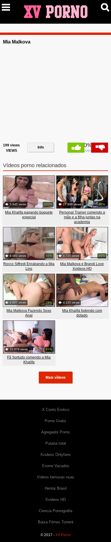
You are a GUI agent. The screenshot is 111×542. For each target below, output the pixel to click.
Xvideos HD (55, 499)
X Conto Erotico (55, 409)
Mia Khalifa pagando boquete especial (29, 214)
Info (41, 147)
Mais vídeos (56, 377)
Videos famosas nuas (55, 477)
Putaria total (55, 443)
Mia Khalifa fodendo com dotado (82, 313)
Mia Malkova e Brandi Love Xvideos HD (82, 266)
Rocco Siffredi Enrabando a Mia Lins (28, 266)
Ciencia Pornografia (55, 511)
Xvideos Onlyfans (55, 454)
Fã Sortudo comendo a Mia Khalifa (29, 359)
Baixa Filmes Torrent (55, 522)
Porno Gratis (55, 421)
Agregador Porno (55, 432)
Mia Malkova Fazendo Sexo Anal (29, 313)
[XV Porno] (56, 11)
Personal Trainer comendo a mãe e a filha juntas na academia (82, 217)
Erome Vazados (55, 466)
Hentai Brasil (56, 488)
